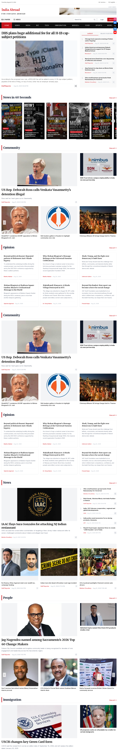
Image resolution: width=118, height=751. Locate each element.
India (28, 25)
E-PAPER (7, 19)
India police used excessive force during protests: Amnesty (97, 519)
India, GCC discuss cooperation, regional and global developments (99, 509)
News (17, 25)
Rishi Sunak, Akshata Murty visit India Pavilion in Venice (99, 499)
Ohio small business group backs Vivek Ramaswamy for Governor (98, 78)
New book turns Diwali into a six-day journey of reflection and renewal (99, 59)
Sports (99, 25)
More (109, 25)
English (112, 2)
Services (102, 2)
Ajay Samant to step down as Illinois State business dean (99, 69)
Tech (47, 25)
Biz (37, 25)
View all (112, 98)
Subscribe (112, 19)
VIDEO (18, 19)
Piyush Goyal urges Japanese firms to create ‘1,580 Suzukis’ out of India (99, 529)
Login (102, 19)
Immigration (60, 25)
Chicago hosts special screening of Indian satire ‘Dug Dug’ (99, 39)
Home (6, 25)
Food (87, 25)
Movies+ (75, 25)
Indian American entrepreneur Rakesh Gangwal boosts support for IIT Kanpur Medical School (98, 49)
